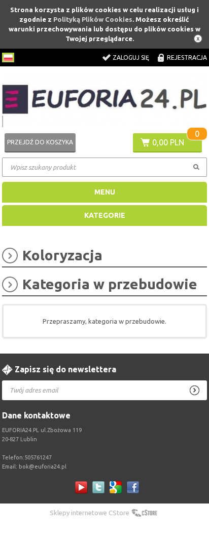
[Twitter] (98, 487)
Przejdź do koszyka (40, 142)
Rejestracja (187, 57)
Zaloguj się (131, 57)
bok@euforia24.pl (42, 466)
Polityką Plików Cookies (92, 19)
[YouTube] (81, 487)
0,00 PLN (168, 142)
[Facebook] (133, 487)
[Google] (116, 487)
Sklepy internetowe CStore (89, 512)
